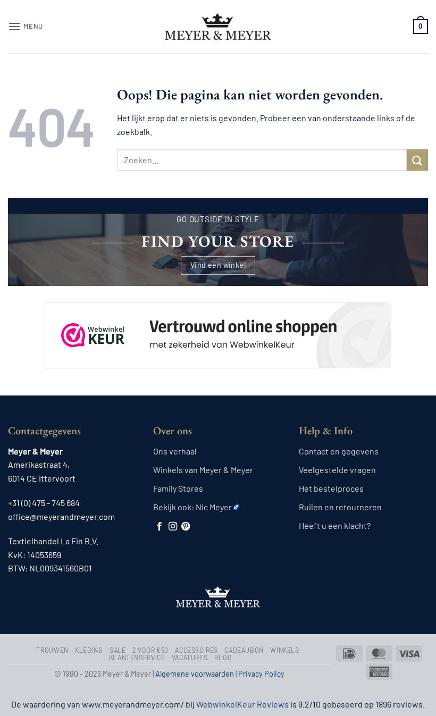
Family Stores (178, 488)
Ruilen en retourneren (340, 507)
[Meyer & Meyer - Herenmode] (218, 26)
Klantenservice (137, 657)
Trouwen (52, 650)
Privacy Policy (261, 673)
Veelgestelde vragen (337, 470)
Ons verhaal (175, 451)
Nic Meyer (214, 507)
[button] (25, 26)
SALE (117, 650)
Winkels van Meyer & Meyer (203, 470)
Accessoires (196, 650)
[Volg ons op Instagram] (173, 527)
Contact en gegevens (339, 451)
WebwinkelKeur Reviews (242, 704)
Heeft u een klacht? (335, 525)
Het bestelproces (331, 488)
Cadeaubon (244, 650)
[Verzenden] (417, 159)
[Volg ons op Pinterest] (185, 527)
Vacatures (190, 657)
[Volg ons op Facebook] (159, 527)
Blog (223, 657)
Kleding (89, 650)
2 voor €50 (150, 650)
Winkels (284, 650)
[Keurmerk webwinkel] (218, 326)
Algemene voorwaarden (194, 673)
